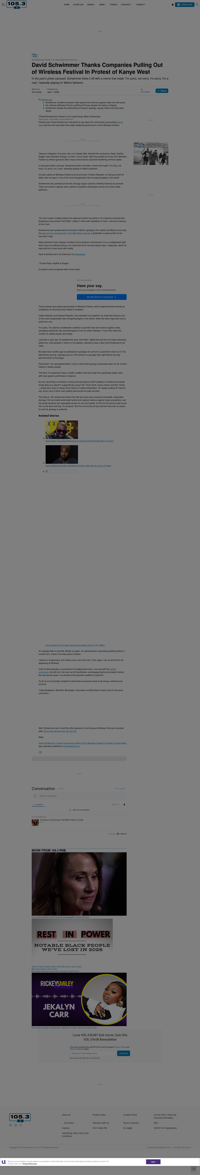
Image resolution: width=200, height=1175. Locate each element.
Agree (153, 1162)
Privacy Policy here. (30, 1163)
